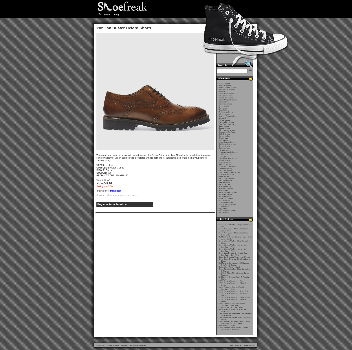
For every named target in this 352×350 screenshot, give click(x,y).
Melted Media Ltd (121, 345)
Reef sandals (224, 182)
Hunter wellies (224, 136)
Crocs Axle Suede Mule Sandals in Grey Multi (233, 234)
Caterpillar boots (225, 96)
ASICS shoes (224, 84)
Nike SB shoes (225, 164)
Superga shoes (225, 196)
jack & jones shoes (226, 142)
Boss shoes (223, 92)
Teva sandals (224, 200)
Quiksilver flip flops (226, 174)
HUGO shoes (224, 134)
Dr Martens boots (226, 112)
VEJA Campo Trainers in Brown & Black (233, 294)
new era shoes (225, 162)
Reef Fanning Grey (227, 325)
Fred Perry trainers (226, 124)
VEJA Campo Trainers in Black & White (232, 300)
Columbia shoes (225, 104)
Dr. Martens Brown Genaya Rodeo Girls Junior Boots (235, 238)
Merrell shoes (224, 160)
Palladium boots (225, 168)
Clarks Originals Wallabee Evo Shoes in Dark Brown (235, 314)
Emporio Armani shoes (228, 116)
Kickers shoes (224, 148)
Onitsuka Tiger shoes (227, 166)
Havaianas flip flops (227, 132)
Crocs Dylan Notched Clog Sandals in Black (234, 260)
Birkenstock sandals (227, 90)
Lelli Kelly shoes (225, 154)
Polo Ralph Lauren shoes (229, 172)
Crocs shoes (224, 106)
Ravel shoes (224, 176)
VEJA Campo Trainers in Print (231, 281)
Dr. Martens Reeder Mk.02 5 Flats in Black (234, 278)
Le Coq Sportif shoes (227, 152)
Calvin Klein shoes (226, 94)
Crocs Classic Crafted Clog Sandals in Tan (234, 226)
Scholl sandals (225, 186)
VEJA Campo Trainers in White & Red (234, 297)
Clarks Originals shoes (228, 100)
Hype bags (223, 138)
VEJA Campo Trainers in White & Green (232, 284)
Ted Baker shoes (226, 198)
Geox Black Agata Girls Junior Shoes (234, 257)
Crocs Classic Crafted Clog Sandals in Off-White (234, 270)
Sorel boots (223, 190)
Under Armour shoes (227, 210)
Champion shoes (226, 98)
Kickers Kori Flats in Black (229, 267)
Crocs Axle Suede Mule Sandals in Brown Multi (233, 230)
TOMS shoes (224, 206)
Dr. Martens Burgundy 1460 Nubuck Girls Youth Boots (234, 264)
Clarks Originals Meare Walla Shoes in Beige (235, 318)
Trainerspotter (248, 345)
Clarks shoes (224, 102)
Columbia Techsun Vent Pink (231, 307)
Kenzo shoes (224, 146)
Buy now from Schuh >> (112, 204)
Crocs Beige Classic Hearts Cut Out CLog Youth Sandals (233, 328)
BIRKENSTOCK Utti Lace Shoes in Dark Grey (233, 310)
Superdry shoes (225, 194)
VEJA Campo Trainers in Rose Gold (234, 291)
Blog (116, 14)
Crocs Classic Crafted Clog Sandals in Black (234, 242)
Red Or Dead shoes (227, 178)
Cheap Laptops (234, 345)
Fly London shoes (226, 122)
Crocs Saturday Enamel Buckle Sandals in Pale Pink (232, 304)
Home (107, 14)
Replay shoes (224, 184)
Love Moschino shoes (228, 158)
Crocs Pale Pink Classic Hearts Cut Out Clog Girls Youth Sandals (235, 322)
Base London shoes (227, 88)
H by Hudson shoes (227, 130)
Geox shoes (224, 126)
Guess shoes (224, 128)
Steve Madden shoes (228, 192)
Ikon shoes (116, 191)
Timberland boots (226, 202)
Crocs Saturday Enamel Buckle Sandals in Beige (232, 288)
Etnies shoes (224, 118)
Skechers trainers (226, 188)
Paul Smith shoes (226, 170)
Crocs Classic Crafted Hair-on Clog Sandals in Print (233, 246)
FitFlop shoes (224, 120)
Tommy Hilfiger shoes (227, 204)
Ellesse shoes (224, 114)
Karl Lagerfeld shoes (227, 144)
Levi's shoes (224, 156)
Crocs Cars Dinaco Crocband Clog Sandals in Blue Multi (233, 254)
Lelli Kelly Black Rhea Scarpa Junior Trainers (234, 274)
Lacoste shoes (225, 150)
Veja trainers (224, 213)
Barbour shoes (225, 86)
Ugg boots (223, 208)
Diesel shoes (224, 110)
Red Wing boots (225, 180)
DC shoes (223, 108)
